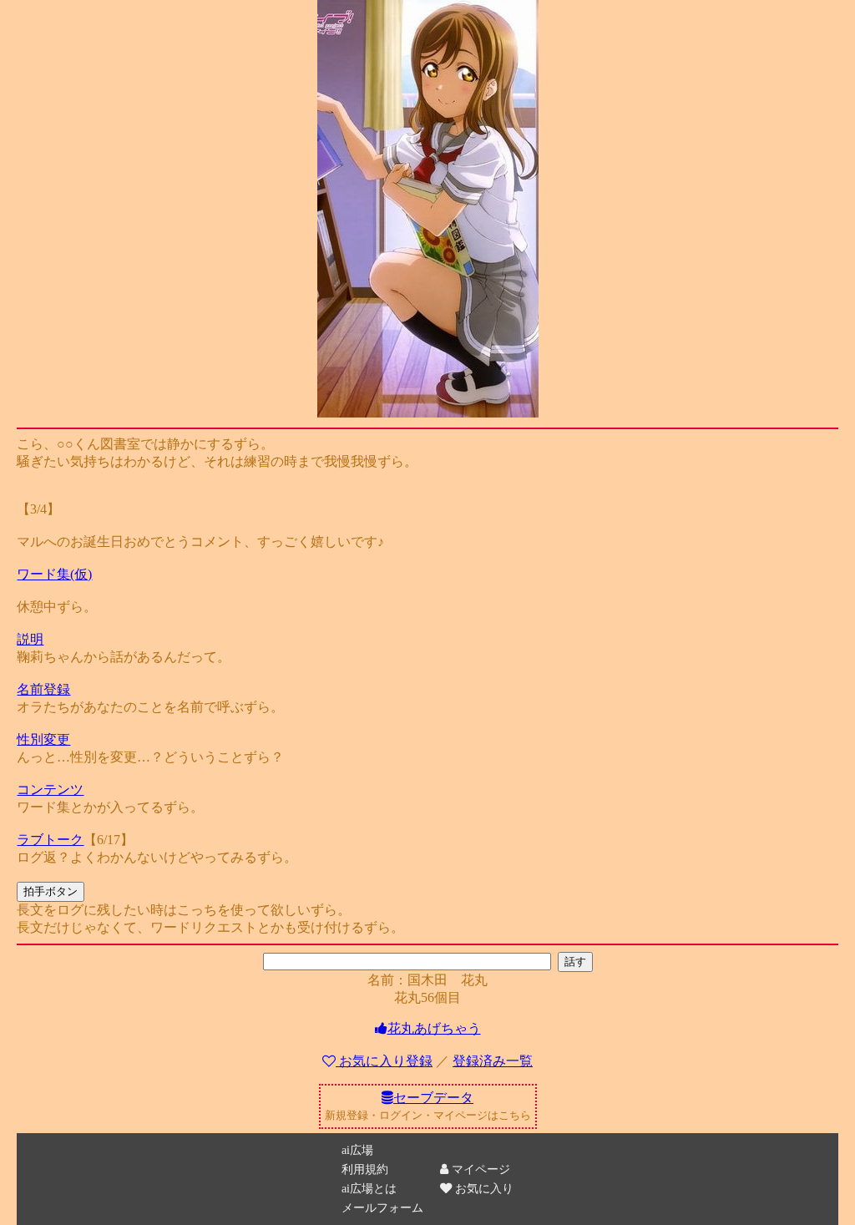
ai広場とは (369, 1188)
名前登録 (43, 689)
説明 (30, 639)
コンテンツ (50, 789)
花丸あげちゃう (434, 1028)
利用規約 (364, 1169)
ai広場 (357, 1150)
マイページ (479, 1169)
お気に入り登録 (386, 1061)
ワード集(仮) (54, 574)
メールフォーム (382, 1207)
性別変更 (43, 739)
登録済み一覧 (493, 1061)
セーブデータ (433, 1098)
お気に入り (483, 1188)
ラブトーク (50, 840)
